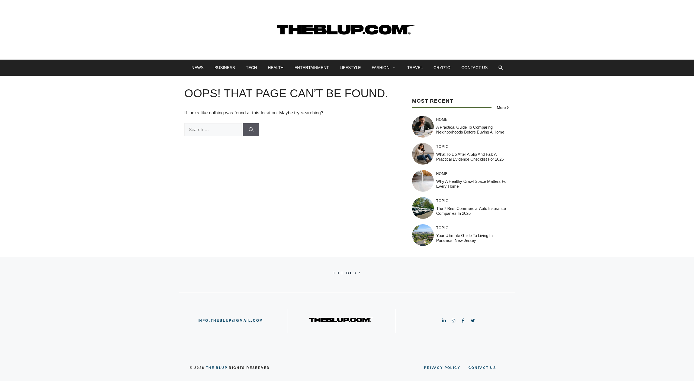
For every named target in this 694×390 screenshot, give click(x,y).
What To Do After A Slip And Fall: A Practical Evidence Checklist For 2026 (470, 156)
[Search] (251, 129)
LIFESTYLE (350, 67)
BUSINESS (224, 67)
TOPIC (442, 146)
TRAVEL (415, 67)
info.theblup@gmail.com (230, 320)
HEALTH (276, 67)
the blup (216, 368)
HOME (442, 119)
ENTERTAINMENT (311, 67)
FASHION (381, 67)
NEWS (197, 67)
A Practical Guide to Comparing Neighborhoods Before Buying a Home (470, 129)
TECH (251, 67)
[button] (500, 68)
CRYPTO (442, 67)
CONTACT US (474, 67)
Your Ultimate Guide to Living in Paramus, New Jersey (464, 238)
